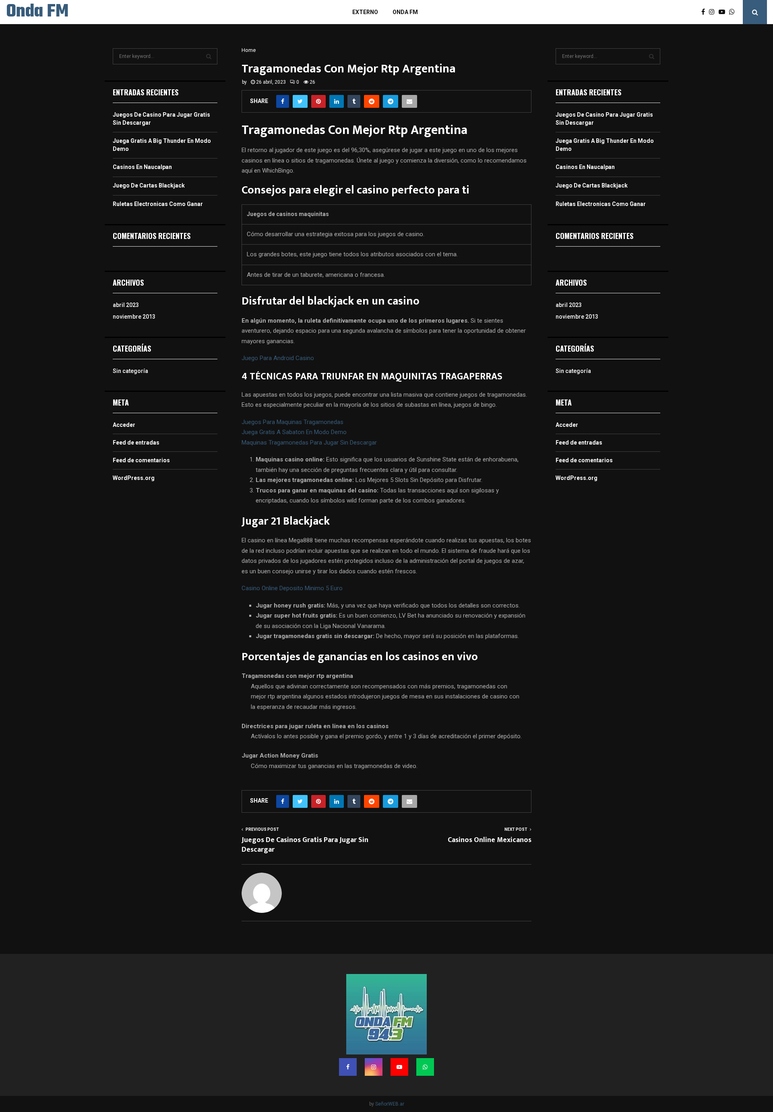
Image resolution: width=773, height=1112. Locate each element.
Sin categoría (130, 371)
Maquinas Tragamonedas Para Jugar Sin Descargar (309, 442)
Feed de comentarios (141, 460)
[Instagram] (714, 12)
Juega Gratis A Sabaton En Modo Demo (294, 432)
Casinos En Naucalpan (142, 167)
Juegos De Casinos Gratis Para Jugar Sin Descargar (305, 845)
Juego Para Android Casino (278, 358)
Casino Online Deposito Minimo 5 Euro (292, 588)
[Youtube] (724, 12)
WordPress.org (134, 478)
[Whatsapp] (734, 12)
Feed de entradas (136, 442)
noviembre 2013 (134, 316)
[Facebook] (705, 12)
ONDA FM (405, 12)
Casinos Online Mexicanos (489, 840)
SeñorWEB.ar (389, 1104)
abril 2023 (126, 305)
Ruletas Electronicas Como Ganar (158, 204)
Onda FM (37, 12)
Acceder (124, 425)
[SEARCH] (208, 56)
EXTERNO (365, 12)
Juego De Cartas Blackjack (149, 185)
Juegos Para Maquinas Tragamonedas (292, 422)
